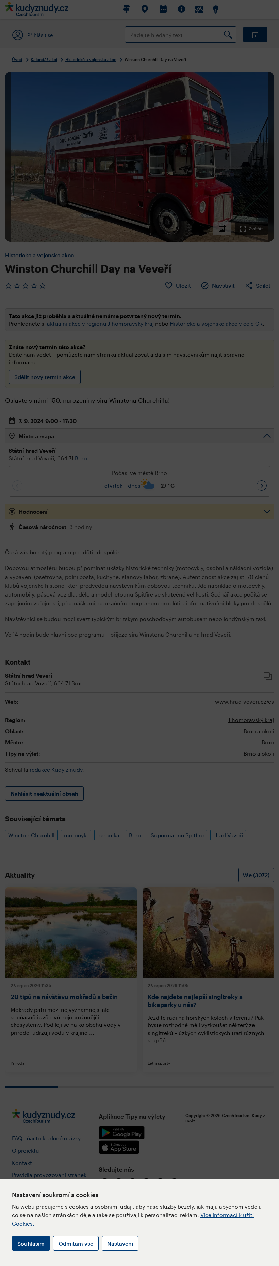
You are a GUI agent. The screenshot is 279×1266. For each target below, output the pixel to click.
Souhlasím (31, 1243)
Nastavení (120, 1243)
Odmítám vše (76, 1243)
